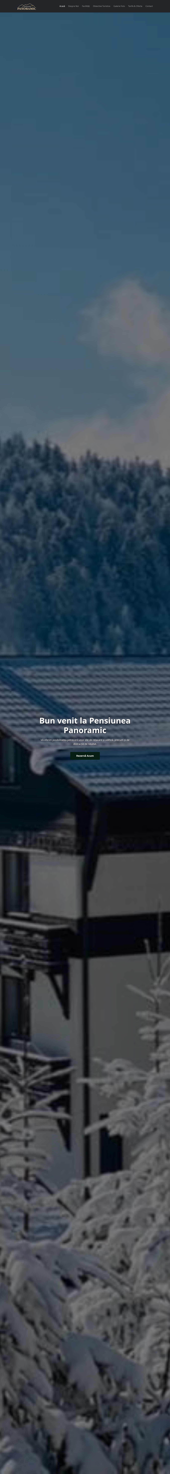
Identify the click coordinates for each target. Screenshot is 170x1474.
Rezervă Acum (85, 755)
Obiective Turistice (101, 6)
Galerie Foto (119, 6)
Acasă (62, 6)
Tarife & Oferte (135, 6)
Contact (149, 6)
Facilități (86, 6)
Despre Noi (73, 6)
